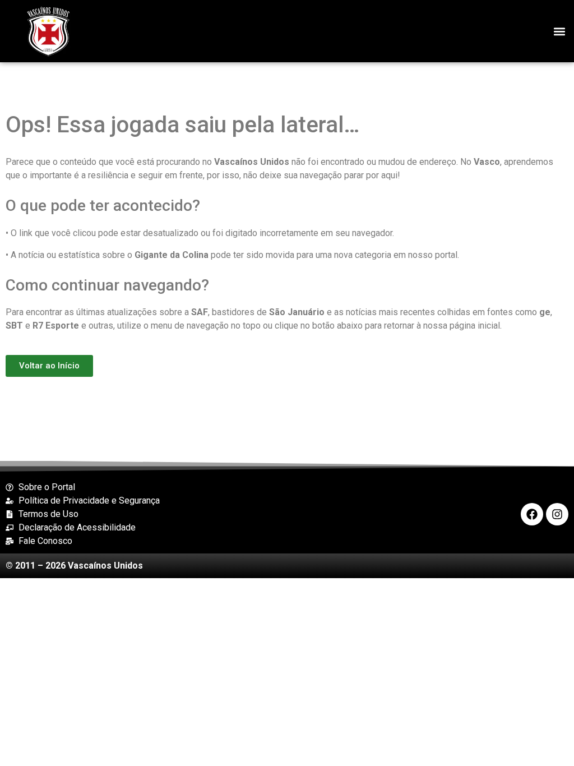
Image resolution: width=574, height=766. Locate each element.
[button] (559, 31)
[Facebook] (532, 514)
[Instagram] (557, 514)
